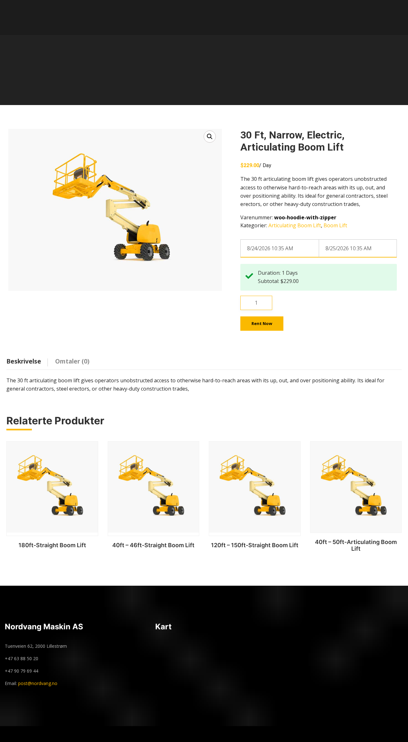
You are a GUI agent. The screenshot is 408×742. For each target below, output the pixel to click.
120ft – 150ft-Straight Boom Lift (254, 545)
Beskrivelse (23, 361)
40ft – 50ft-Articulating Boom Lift (356, 545)
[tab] (28, 360)
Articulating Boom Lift (294, 225)
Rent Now (261, 323)
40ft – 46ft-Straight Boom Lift (153, 545)
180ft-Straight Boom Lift (52, 545)
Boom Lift (335, 225)
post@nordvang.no (37, 683)
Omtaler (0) (72, 361)
